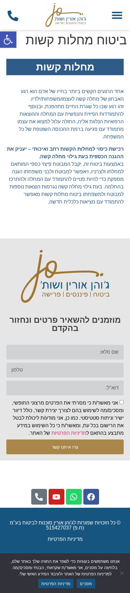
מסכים (86, 583)
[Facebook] (91, 497)
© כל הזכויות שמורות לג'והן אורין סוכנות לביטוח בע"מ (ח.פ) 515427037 (65, 525)
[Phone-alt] (39, 497)
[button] (8, 39)
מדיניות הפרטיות (68, 433)
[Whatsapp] (74, 497)
